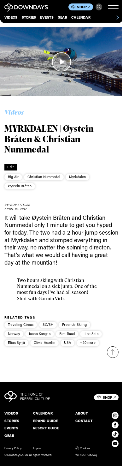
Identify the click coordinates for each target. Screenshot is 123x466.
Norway (14, 334)
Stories (29, 17)
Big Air (13, 177)
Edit (10, 167)
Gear (62, 17)
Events (46, 17)
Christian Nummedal (43, 177)
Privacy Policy (12, 448)
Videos (10, 17)
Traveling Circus (21, 324)
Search (99, 6)
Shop (82, 6)
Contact (83, 421)
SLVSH (48, 324)
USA (67, 342)
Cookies (85, 448)
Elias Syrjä (16, 342)
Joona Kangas (39, 334)
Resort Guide (46, 428)
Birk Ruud (67, 334)
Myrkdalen (77, 177)
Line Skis (91, 334)
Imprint (37, 448)
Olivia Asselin (44, 342)
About (81, 413)
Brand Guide (45, 421)
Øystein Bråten (20, 186)
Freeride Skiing (74, 324)
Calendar (81, 17)
